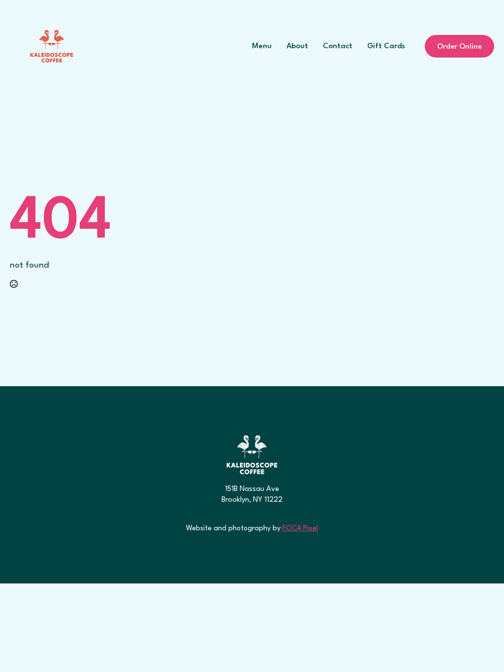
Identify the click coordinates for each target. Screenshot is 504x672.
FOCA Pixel (300, 528)
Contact (337, 46)
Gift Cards (386, 46)
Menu (262, 46)
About (297, 46)
